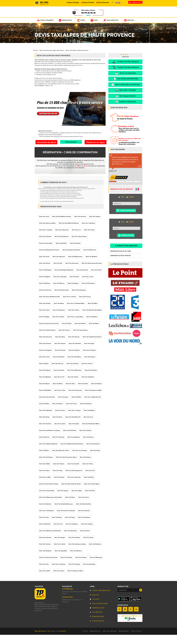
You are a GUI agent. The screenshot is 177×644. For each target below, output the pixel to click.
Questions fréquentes (127, 101)
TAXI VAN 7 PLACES (127, 90)
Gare (95, 20)
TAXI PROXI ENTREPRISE (127, 78)
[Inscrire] (140, 590)
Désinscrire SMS (97, 616)
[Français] (117, 2)
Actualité (95, 599)
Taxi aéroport (97, 612)
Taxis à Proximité (46, 20)
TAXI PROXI (63, 631)
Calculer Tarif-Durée (100, 603)
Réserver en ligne (95, 142)
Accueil (85, 631)
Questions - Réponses (110, 631)
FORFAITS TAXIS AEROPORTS (127, 246)
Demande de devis (46, 142)
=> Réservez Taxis (136, 2)
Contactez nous (98, 621)
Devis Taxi (95, 595)
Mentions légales (40, 631)
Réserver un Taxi (98, 608)
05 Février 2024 (67, 589)
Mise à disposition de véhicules (127, 84)
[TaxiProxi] (40, 599)
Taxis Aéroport (112, 20)
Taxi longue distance (127, 95)
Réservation (66, 20)
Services (130, 20)
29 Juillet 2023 (67, 597)
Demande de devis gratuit (120, 256)
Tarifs (82, 20)
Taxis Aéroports (71, 142)
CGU (48, 631)
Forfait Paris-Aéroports (101, 590)
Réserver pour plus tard (120, 251)
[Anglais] (119, 2)
